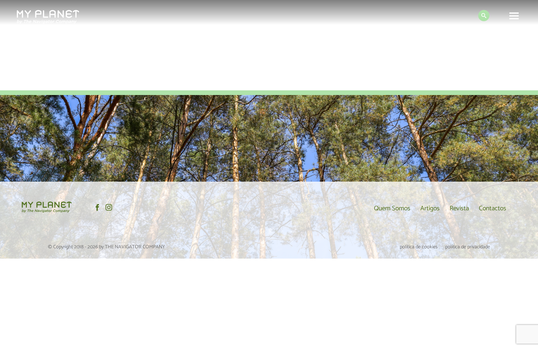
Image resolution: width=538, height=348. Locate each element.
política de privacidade (467, 247)
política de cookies (419, 247)
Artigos (430, 208)
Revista (459, 208)
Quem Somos (392, 208)
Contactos (492, 208)
